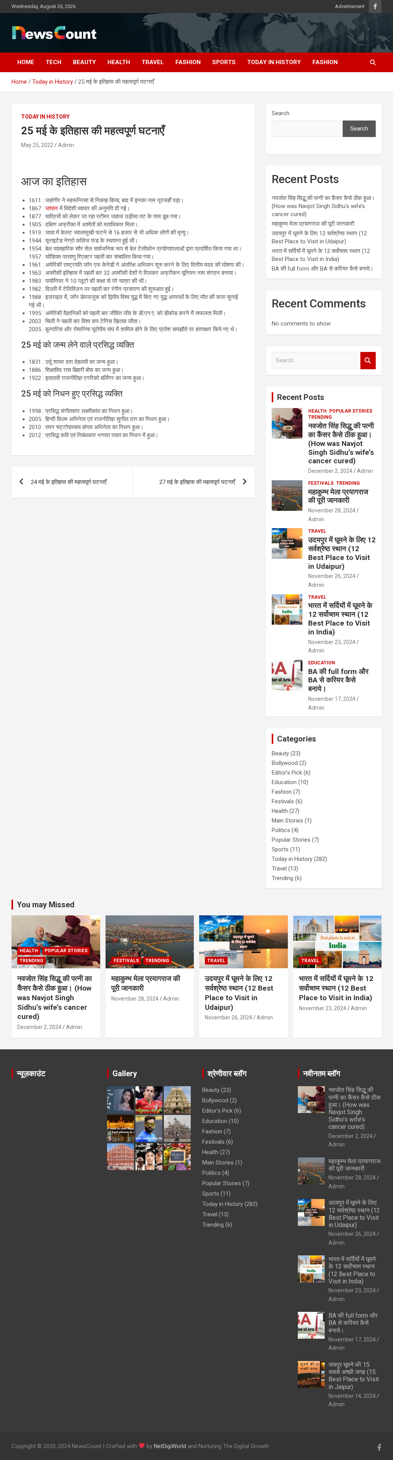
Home (25, 62)
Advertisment (350, 6)
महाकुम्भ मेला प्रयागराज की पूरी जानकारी (314, 223)
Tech (53, 62)
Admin (66, 145)
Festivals (321, 483)
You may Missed (45, 904)
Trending (320, 417)
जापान (51, 208)
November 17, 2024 (331, 699)
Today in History (274, 62)
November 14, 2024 (352, 1396)
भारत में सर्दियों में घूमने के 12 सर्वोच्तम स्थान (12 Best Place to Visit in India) (340, 618)
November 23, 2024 (331, 642)
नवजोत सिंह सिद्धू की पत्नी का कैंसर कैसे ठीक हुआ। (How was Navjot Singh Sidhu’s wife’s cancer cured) (323, 206)
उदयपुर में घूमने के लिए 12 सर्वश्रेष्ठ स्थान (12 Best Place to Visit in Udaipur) (342, 552)
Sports (224, 62)
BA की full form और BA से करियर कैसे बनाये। (322, 268)
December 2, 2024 (330, 471)
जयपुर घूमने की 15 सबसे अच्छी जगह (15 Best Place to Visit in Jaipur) (354, 1376)
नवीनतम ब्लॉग (321, 1073)
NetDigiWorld (170, 1446)
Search (280, 113)
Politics (281, 830)
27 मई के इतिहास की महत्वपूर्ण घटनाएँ (197, 482)
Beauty (84, 62)
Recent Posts (300, 397)
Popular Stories (350, 411)
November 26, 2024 (331, 576)
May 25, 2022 (37, 145)
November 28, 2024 (331, 510)
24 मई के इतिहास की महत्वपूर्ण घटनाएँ (69, 482)
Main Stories (287, 820)
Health (118, 62)
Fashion (188, 62)
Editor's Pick (287, 772)
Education (321, 663)
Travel (153, 62)
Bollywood (285, 763)
